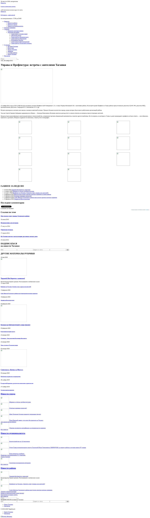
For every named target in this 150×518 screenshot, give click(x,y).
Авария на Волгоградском (22, 199)
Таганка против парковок (7, 390)
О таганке (7, 45)
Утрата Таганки (5, 456)
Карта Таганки (12, 54)
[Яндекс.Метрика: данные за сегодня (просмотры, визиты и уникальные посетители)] (6, 516)
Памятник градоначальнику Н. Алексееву (13, 455)
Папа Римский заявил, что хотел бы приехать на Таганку (26, 420)
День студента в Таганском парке (9, 345)
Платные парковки (9, 27)
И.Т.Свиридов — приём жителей (8, 15)
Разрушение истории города (8, 331)
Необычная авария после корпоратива (10, 376)
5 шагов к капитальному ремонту (8, 6)
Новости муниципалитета (15, 26)
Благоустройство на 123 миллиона (19, 441)
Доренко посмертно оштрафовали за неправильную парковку (27, 428)
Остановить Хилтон (17, 40)
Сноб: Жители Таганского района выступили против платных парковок (35, 197)
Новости (3, 3)
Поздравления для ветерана (9, 223)
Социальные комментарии (140, 209)
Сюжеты (6, 29)
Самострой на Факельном (18, 38)
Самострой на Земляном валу (20, 37)
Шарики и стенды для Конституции (23, 191)
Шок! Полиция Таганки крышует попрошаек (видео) (25, 414)
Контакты (7, 56)
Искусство (11, 48)
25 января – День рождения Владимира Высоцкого (14, 338)
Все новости (4, 429)
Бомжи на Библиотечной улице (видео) (15, 325)
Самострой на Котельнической (20, 42)
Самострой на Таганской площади (21, 43)
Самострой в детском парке (19, 34)
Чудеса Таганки (12, 49)
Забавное (10, 51)
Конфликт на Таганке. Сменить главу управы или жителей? (30, 193)
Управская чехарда (7, 229)
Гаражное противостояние (15, 31)
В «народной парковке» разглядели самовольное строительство (17, 383)
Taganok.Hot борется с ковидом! (20, 189)
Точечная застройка (13, 32)
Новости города (12, 24)
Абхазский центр (16, 35)
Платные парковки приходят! (23, 196)
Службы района (12, 52)
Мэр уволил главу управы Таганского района (15, 216)
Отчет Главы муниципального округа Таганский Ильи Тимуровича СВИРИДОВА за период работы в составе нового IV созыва (47, 447)
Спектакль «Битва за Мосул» (12, 370)
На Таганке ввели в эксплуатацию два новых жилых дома (19, 236)
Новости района (12, 23)
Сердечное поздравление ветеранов (20, 463)
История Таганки (13, 46)
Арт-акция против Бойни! (8, 422)
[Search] (17, 59)
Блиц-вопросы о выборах (16, 453)
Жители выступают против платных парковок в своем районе (32, 194)
